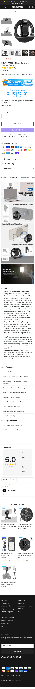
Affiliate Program (7, 612)
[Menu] (2, 7)
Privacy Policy (5, 675)
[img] (7, 68)
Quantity (4, 112)
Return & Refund (6, 606)
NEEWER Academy (24, 609)
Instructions (5, 623)
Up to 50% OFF (19, 2)
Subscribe (17, 651)
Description (13, 177)
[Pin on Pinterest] (10, 59)
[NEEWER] (17, 7)
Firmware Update (7, 620)
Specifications (24, 177)
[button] (26, 453)
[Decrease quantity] (3, 116)
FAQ (2, 629)
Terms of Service (15, 675)
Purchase (4, 177)
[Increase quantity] (10, 116)
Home (3, 11)
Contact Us (5, 603)
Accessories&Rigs (11, 11)
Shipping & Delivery (7, 609)
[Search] (6, 7)
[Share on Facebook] (8, 59)
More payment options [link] (17, 134)
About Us (21, 603)
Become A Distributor (25, 606)
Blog (19, 612)
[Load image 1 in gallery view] (17, 31)
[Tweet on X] (6, 59)
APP (2, 626)
